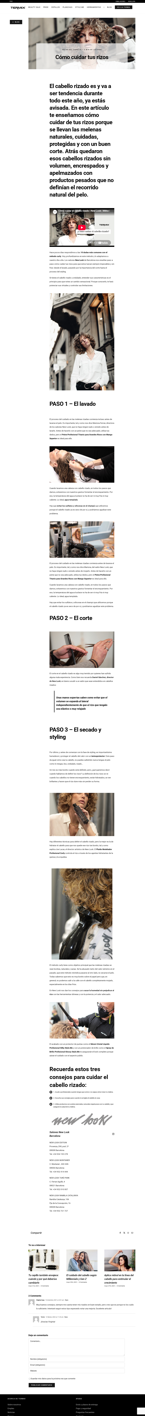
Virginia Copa (40, 1300)
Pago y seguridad (83, 1408)
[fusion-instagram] (113, 1134)
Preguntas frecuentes (85, 1412)
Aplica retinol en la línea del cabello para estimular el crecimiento (119, 1279)
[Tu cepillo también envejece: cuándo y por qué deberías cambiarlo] (44, 1260)
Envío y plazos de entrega (87, 1404)
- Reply (66, 1300)
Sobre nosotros (14, 1404)
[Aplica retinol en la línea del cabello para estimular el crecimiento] (119, 1260)
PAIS (11, 1)
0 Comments (45, 1286)
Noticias (11, 1412)
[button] (30, 1268)
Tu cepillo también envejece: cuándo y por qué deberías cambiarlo (43, 1279)
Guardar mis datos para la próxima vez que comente (53, 1378)
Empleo (11, 1408)
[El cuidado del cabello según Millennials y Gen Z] (82, 1260)
